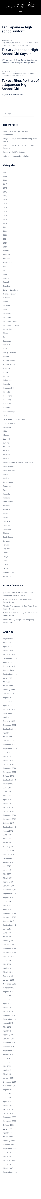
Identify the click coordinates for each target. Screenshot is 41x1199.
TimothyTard (8, 606)
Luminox (6, 443)
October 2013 (8, 988)
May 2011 (7, 1066)
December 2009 (9, 1117)
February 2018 (9, 846)
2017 (3, 74)
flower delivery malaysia (12, 620)
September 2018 (9, 827)
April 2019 (7, 799)
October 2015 (8, 921)
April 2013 (7, 1003)
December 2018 (9, 815)
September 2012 (9, 1019)
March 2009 (8, 1137)
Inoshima (6, 407)
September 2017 (9, 858)
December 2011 (9, 1043)
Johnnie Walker (9, 423)
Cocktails (7, 313)
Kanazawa (7, 427)
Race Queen (8, 502)
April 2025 (7, 662)
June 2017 (7, 870)
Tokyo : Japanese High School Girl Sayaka (20, 52)
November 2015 (9, 917)
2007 (5, 172)
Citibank (6, 306)
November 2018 (9, 819)
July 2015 (7, 929)
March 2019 (8, 803)
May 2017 (7, 874)
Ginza (5, 372)
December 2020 (9, 744)
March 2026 (8, 650)
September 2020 (10, 748)
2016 (5, 208)
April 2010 (7, 1101)
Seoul (5, 513)
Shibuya (6, 517)
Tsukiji (5, 568)
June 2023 (7, 701)
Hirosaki (6, 392)
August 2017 (8, 862)
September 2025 (10, 658)
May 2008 (7, 1156)
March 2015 (8, 937)
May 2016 (7, 905)
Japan (17, 43)
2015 (5, 204)
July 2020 (7, 752)
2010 (5, 184)
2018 (5, 215)
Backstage (7, 262)
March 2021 (8, 737)
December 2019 (9, 768)
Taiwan (6, 545)
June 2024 (7, 678)
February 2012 (9, 1035)
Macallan (6, 447)
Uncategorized (9, 572)
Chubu (5, 302)
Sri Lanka (7, 541)
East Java (7, 341)
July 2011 (7, 1058)
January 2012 (8, 1039)
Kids (5, 431)
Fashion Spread (9, 364)
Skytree (6, 533)
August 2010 (8, 1090)
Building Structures (10, 290)
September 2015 (9, 925)
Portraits (20, 45)
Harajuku (6, 384)
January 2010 (8, 1113)
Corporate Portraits (11, 325)
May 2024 (7, 682)
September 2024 (10, 674)
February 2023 (9, 709)
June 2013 (7, 999)
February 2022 (9, 721)
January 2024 (8, 694)
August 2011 (8, 1054)
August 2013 (8, 992)
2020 (5, 223)
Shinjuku (6, 525)
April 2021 (7, 733)
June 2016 (7, 901)
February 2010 (9, 1109)
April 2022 (7, 717)
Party (5, 490)
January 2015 (8, 945)
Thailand (6, 549)
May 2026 (7, 643)
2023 (5, 235)
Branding (6, 286)
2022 (5, 231)
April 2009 (7, 1133)
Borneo (6, 278)
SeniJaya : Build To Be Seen (14, 152)
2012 (5, 192)
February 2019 (9, 807)
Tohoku (6, 553)
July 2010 (7, 1094)
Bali (4, 266)
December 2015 (9, 913)
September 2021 (9, 729)
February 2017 (8, 882)
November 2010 (9, 1086)
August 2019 (8, 784)
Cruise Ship (7, 329)
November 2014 (9, 952)
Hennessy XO (8, 388)
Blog (5, 274)
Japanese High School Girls (23, 74)
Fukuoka (6, 368)
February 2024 (9, 690)
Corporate (7, 317)
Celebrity (6, 298)
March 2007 (8, 1168)
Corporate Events (10, 321)
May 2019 (7, 796)
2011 (5, 188)
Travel (5, 564)
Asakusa (6, 255)
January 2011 (8, 1078)
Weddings (7, 576)
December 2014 (9, 948)
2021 (5, 227)
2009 (5, 180)
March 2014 (8, 972)
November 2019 (9, 772)
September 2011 (9, 1050)
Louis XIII (6, 439)
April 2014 (7, 968)
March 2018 (8, 843)
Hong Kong (7, 396)
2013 (5, 196)
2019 (3, 43)
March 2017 (7, 878)
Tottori (6, 561)
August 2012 (8, 1023)
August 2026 (8, 639)
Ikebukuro (10, 43)
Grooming (7, 376)
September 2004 (10, 1172)
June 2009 (7, 1129)
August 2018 (8, 831)
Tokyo (27, 45)
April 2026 (7, 646)
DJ (4, 337)
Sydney (29, 1195)
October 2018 (8, 823)
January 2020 (8, 764)
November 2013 (9, 984)
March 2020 (8, 760)
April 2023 (7, 705)
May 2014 (7, 964)
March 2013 (8, 1007)
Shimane (6, 521)
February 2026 (9, 654)
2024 (5, 239)
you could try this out (11, 592)
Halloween (7, 380)
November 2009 (9, 1121)
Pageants (7, 486)
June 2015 (7, 933)
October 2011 (8, 1047)
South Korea (8, 537)
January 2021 (8, 741)
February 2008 (9, 1160)
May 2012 (7, 1027)
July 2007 (7, 1164)
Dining (5, 333)
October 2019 (8, 776)
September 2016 (9, 894)
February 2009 (9, 1141)
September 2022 (10, 713)
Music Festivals (9, 470)
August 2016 (8, 897)
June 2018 (7, 835)
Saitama (6, 506)
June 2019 (7, 792)
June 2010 (7, 1097)
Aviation (6, 258)
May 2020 (7, 756)
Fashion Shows (9, 360)
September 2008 (10, 1148)
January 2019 (8, 811)
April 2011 (7, 1070)
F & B (5, 349)
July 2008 (7, 1152)
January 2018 (8, 850)
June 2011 (7, 1062)
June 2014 (7, 960)
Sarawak (6, 509)
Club (5, 310)
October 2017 (8, 854)
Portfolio (11, 45)
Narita (5, 474)
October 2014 (8, 956)
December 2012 (9, 1015)
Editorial (6, 345)
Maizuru (6, 451)
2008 (5, 176)
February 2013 (9, 1011)
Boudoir (6, 282)
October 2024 (8, 670)
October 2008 (8, 1145)
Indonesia (7, 404)
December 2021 (9, 725)
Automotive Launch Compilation (16, 156)
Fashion (6, 357)
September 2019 (9, 780)
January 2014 (8, 980)
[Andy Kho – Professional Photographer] (20, 5)
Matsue (6, 459)
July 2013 (7, 995)
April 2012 (7, 1031)
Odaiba (6, 478)
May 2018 (7, 839)
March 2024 (8, 686)
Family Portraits (9, 353)
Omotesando (8, 482)
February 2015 (9, 941)
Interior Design (9, 411)
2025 (5, 243)
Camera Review (9, 294)
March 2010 (8, 1105)
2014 (5, 200)
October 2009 (8, 1125)
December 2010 (9, 1082)
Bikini (5, 270)
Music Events (8, 466)
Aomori (6, 251)
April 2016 (7, 909)
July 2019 (7, 788)
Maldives (6, 455)
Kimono (6, 435)
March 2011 (7, 1074)
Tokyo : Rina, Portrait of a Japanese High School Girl (20, 84)
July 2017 (7, 866)
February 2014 (9, 976)
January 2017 (8, 886)
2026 (5, 247)
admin (5, 599)
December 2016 (9, 890)
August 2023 (8, 697)
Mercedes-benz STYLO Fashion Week (18, 462)
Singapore (7, 529)
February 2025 (9, 666)
